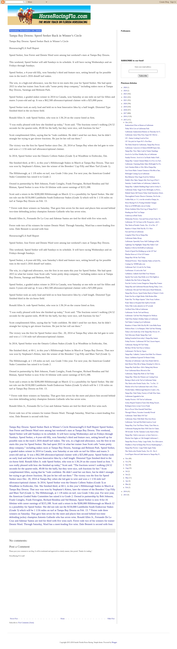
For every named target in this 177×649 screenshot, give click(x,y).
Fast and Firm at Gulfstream (134, 232)
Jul (126, 471)
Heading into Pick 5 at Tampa (134, 212)
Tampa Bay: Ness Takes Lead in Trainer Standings (141, 151)
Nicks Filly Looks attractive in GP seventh (139, 306)
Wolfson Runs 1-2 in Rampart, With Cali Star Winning (143, 329)
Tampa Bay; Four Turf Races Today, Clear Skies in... (142, 425)
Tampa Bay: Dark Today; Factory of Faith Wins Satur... (143, 393)
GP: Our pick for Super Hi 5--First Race (138, 141)
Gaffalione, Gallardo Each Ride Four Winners (140, 274)
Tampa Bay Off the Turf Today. (135, 257)
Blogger (114, 642)
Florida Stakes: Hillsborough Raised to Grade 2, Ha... (142, 390)
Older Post (110, 619)
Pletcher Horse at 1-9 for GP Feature (137, 254)
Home (63, 619)
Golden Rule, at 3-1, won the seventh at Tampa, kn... (142, 199)
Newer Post (14, 619)
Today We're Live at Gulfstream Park (137, 129)
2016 (125, 116)
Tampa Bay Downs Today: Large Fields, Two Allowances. (144, 442)
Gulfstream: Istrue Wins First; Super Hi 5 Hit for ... (142, 135)
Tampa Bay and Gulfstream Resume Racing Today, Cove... (144, 287)
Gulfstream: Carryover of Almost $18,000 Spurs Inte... (143, 148)
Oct (126, 462)
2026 (125, 87)
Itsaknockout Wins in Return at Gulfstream (139, 125)
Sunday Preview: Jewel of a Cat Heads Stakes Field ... (143, 157)
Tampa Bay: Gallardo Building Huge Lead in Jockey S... (143, 187)
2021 (125, 100)
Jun (126, 474)
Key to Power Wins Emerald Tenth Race (138, 409)
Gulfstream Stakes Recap (133, 238)
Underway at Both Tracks (133, 216)
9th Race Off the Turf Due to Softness (137, 348)
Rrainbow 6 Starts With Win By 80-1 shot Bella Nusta (143, 325)
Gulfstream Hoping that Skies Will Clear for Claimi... (142, 429)
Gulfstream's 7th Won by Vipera (135, 351)
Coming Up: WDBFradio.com (135, 264)
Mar (127, 484)
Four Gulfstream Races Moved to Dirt (137, 370)
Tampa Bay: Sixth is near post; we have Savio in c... (142, 435)
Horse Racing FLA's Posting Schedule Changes (141, 203)
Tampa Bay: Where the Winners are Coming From (141, 377)
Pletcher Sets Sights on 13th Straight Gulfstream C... (142, 438)
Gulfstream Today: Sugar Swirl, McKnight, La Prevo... (143, 190)
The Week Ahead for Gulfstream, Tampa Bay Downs (142, 145)
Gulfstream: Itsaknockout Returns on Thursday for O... (143, 132)
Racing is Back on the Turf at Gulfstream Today (140, 380)
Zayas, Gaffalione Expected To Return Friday (140, 358)
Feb (126, 487)
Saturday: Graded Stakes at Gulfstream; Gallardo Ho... (143, 183)
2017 (125, 113)
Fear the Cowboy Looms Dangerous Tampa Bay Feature (143, 283)
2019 (125, 107)
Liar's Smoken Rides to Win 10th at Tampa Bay (140, 167)
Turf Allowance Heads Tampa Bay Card (138, 335)
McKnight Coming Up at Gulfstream (137, 174)
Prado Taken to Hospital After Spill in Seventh (140, 303)
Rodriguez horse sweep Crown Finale (137, 406)
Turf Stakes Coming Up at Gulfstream (137, 322)
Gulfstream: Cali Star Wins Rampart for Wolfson (141, 316)
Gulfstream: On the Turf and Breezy (137, 312)
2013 (125, 495)
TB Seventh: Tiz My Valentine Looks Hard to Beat (141, 432)
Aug (127, 468)
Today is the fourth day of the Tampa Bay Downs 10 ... (143, 332)
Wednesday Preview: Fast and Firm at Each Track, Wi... (143, 219)
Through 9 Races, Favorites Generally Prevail (140, 412)
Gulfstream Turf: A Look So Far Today (138, 267)
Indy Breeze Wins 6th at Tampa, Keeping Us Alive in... (143, 364)
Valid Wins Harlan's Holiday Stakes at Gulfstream (141, 319)
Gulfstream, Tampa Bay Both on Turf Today (139, 374)
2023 (125, 94)
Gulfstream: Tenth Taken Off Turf (136, 416)
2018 (125, 110)
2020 (125, 104)
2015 (125, 120)
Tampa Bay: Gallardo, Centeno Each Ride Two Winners (143, 354)
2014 (125, 491)
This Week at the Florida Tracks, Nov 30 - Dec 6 (141, 451)
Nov (127, 458)
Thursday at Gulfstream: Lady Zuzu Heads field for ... (142, 361)
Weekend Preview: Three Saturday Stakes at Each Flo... (143, 261)
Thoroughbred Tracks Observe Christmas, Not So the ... (143, 196)
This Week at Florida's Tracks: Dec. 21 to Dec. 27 (141, 225)
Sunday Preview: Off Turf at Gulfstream (138, 399)
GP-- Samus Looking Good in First (137, 138)
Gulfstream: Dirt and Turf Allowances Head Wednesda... (143, 290)
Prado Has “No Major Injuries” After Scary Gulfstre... (143, 299)
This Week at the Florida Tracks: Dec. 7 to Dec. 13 (141, 383)
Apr (126, 481)
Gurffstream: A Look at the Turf (135, 270)
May (127, 478)
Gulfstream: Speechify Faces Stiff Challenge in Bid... (142, 241)
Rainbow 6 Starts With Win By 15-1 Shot (139, 229)
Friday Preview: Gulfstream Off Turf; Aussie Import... (143, 341)
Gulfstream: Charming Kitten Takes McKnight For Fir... (143, 164)
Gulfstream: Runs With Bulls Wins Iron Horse (140, 419)
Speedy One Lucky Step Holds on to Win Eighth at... (142, 277)
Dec (126, 122)
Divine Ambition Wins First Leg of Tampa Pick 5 (141, 209)
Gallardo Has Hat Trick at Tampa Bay (137, 280)
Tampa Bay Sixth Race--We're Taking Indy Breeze (141, 367)
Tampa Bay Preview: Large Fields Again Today (140, 448)
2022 (125, 97)
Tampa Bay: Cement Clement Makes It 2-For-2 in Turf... (143, 161)
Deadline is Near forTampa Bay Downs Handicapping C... (144, 445)
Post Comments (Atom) (26, 623)
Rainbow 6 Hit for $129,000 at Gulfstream (139, 248)
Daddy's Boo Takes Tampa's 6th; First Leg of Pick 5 (142, 180)
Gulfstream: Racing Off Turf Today (136, 345)
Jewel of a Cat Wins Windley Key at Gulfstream (141, 154)
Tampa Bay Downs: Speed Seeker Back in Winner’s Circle (144, 293)
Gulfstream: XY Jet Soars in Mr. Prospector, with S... (142, 222)
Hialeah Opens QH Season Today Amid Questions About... (144, 193)
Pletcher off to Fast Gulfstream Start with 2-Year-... (142, 387)
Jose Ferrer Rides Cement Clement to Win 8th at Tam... (143, 170)
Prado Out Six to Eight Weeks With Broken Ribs (141, 296)
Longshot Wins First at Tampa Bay (136, 235)
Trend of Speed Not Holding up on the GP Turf (140, 251)
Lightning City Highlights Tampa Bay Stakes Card (141, 245)
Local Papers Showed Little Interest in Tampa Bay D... (143, 454)
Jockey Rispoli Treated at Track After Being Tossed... (142, 403)
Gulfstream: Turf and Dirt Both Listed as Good (140, 422)
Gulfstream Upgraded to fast (134, 396)
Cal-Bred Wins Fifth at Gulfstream (136, 309)
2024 (125, 91)
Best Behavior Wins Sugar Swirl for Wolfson (140, 177)
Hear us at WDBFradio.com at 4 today (137, 206)
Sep (126, 465)
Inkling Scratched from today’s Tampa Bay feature (141, 338)
